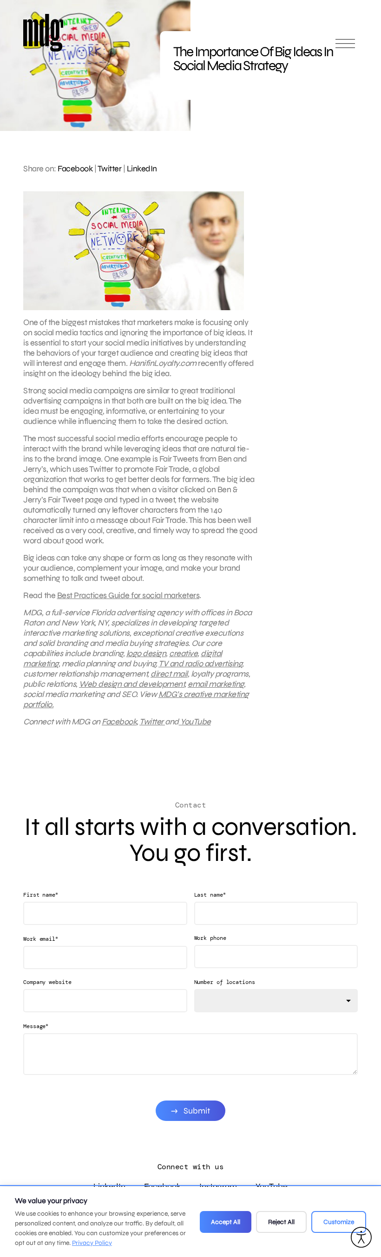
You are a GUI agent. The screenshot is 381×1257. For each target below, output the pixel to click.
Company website (47, 982)
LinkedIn (142, 168)
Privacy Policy (92, 1243)
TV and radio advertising (200, 663)
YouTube (195, 721)
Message (35, 1026)
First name (40, 895)
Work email (40, 939)
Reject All (281, 1222)
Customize (338, 1222)
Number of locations (224, 982)
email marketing (216, 684)
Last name (210, 895)
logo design (146, 653)
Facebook (75, 168)
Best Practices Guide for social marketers (128, 595)
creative (183, 653)
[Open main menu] (345, 47)
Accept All (225, 1222)
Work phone (210, 938)
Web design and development (131, 684)
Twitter (110, 168)
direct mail (169, 674)
